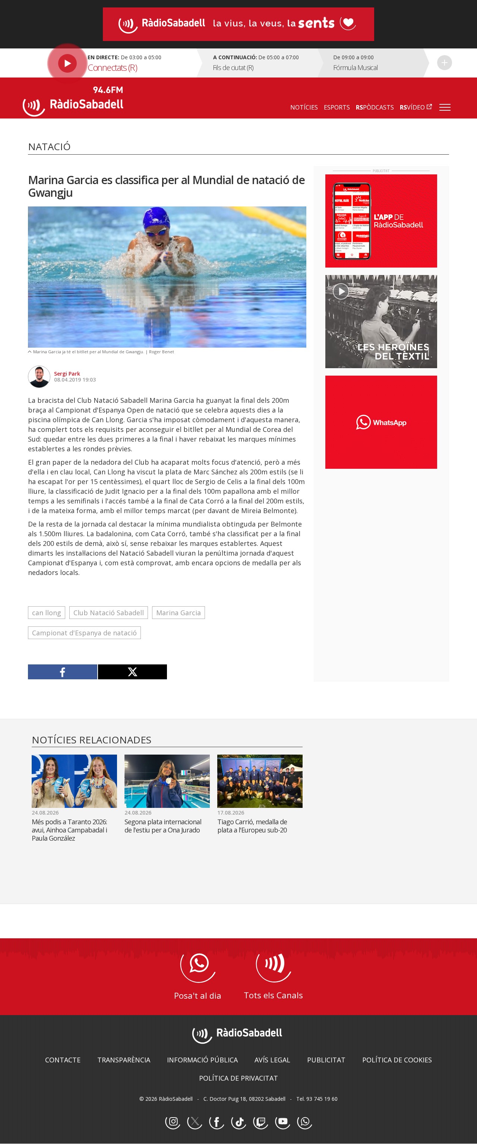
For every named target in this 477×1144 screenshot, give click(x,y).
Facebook (216, 1122)
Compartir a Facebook (63, 671)
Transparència (123, 1059)
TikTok (238, 1122)
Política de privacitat (238, 1078)
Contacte (62, 1059)
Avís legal (272, 1059)
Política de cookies (397, 1059)
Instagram (172, 1122)
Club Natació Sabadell (108, 612)
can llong (46, 612)
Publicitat (326, 1059)
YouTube (282, 1122)
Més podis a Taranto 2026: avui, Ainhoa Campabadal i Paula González (69, 830)
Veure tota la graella (444, 62)
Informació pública (202, 1059)
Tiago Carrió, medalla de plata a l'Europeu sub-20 (252, 825)
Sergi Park (67, 373)
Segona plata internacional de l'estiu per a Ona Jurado (162, 825)
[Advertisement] (381, 522)
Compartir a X (132, 671)
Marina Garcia (178, 612)
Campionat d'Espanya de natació (84, 632)
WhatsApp (304, 1122)
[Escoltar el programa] (108, 63)
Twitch (260, 1122)
